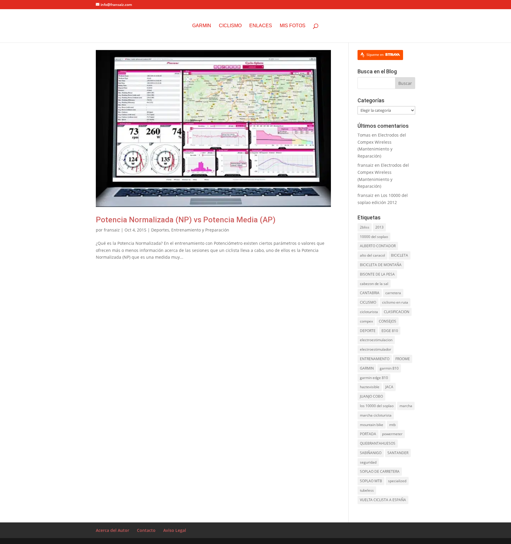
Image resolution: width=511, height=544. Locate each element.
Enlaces (260, 26)
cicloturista (369, 311)
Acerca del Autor (112, 530)
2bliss (364, 227)
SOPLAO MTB (371, 480)
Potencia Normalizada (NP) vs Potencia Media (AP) (186, 219)
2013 (379, 227)
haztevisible (369, 386)
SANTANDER (397, 452)
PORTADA (368, 433)
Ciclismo (230, 26)
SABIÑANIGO (370, 452)
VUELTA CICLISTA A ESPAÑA (383, 499)
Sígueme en (375, 54)
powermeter (392, 433)
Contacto (146, 530)
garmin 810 (389, 368)
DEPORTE (368, 330)
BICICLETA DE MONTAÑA (381, 264)
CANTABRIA (369, 292)
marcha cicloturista (376, 415)
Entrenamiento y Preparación (200, 230)
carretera (393, 292)
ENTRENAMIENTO (374, 358)
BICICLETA (399, 255)
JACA (389, 386)
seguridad (368, 462)
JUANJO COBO (371, 396)
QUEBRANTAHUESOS (377, 443)
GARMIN (367, 368)
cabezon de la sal (374, 283)
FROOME (402, 358)
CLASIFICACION (396, 311)
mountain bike (371, 424)
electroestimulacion (376, 339)
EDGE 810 (389, 330)
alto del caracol (372, 255)
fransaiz (112, 230)
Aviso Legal (174, 530)
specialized (397, 480)
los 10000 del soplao (377, 405)
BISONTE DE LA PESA (377, 274)
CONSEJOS (387, 321)
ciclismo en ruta (395, 302)
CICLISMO (368, 302)
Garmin (201, 26)
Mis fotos (292, 26)
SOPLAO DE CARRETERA (380, 471)
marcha (406, 405)
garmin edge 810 (374, 377)
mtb (392, 424)
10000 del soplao (374, 236)
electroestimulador (375, 349)
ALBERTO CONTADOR (378, 245)
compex (366, 321)
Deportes (160, 230)
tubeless (367, 490)
